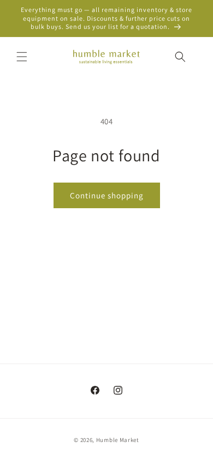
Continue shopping (107, 195)
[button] (22, 57)
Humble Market (117, 440)
